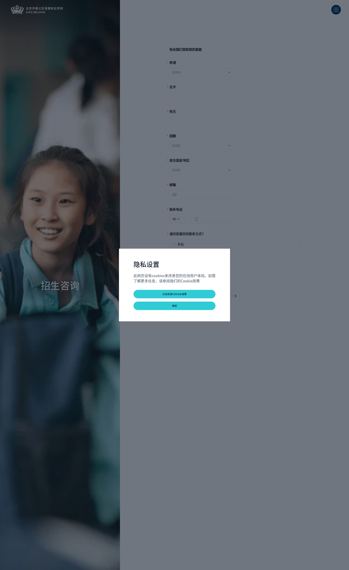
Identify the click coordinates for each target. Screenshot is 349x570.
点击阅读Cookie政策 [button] (174, 294)
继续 (174, 305)
